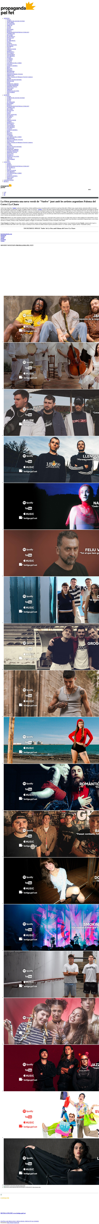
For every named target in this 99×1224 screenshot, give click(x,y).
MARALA (9, 70)
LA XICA (9, 61)
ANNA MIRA (10, 22)
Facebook (3, 239)
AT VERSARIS (11, 24)
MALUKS (9, 68)
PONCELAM (10, 81)
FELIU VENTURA (12, 44)
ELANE (9, 39)
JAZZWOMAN (11, 54)
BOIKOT (9, 31)
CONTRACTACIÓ (9, 180)
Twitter (2, 241)
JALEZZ (9, 57)
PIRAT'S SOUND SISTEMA (14, 79)
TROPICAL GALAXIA (13, 91)
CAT (5, 192)
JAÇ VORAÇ (10, 53)
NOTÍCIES (6, 95)
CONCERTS (7, 162)
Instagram (3, 235)
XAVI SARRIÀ (11, 92)
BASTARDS (10, 29)
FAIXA (9, 42)
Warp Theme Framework (13, 1222)
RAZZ (8, 82)
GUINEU (9, 50)
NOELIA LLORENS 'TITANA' (15, 74)
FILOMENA (10, 46)
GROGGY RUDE (11, 49)
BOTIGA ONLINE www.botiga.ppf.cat (13, 1213)
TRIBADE (9, 89)
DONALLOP (10, 38)
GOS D (9, 47)
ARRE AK (9, 25)
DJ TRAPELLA (11, 36)
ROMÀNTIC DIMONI (12, 84)
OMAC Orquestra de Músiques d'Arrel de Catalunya (20, 77)
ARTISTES (7, 18)
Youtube (3, 236)
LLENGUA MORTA (12, 65)
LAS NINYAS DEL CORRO (14, 63)
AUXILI (9, 26)
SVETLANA (10, 88)
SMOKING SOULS (12, 86)
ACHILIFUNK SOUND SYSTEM (16, 21)
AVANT (9, 28)
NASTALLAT (10, 72)
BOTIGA (6, 181)
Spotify (2, 238)
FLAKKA (9, 43)
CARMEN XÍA (11, 33)
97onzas (9, 19)
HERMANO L (10, 51)
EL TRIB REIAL (11, 40)
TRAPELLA (10, 155)
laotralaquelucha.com (6, 234)
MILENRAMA (11, 71)
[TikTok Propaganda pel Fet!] (53, 1190)
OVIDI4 (9, 78)
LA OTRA (9, 60)
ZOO (8, 93)
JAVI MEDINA (11, 56)
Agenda (9, 163)
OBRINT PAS (10, 75)
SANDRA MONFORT (12, 85)
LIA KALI (9, 64)
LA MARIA (10, 58)
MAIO (8, 67)
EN (4, 193)
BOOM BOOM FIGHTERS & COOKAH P (18, 32)
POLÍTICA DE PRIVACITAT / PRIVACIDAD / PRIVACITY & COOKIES (20, 1221)
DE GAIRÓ (10, 35)
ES (4, 195)
